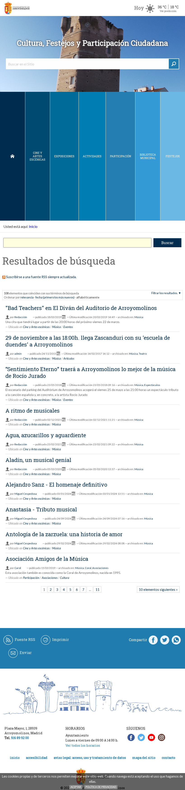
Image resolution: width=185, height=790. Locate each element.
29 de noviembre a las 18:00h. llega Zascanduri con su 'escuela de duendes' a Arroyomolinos (87, 341)
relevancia (27, 297)
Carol (17, 567)
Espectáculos (152, 384)
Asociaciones (100, 567)
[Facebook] (153, 639)
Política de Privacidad (101, 787)
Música (138, 317)
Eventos (68, 327)
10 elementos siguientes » (158, 589)
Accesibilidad (36, 757)
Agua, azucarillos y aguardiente (45, 435)
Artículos (68, 358)
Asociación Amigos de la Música (46, 558)
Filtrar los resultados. (164, 293)
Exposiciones (64, 156)
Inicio (12, 156)
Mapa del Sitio (143, 757)
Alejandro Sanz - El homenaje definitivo (56, 484)
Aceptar (76, 787)
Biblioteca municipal (148, 156)
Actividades (92, 156)
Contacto (168, 757)
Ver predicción (168, 11)
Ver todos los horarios (82, 745)
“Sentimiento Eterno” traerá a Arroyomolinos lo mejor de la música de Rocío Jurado (90, 372)
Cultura (64, 578)
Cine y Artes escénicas (37, 156)
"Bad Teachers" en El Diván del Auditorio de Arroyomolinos (81, 308)
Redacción (20, 317)
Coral (88, 567)
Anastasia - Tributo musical (41, 509)
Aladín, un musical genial (38, 460)
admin (18, 353)
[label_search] (173, 63)
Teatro (143, 353)
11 (97, 589)
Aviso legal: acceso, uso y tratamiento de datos (90, 757)
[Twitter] (164, 639)
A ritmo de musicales (32, 410)
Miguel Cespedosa (25, 493)
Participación (120, 156)
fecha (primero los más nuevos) (54, 297)
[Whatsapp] (176, 639)
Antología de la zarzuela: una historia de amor (64, 534)
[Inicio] (16, 8)
